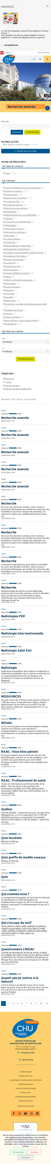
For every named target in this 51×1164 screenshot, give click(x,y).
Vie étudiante (10, 324)
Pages (7, 173)
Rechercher (33, 132)
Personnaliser (25, 1157)
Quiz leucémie (11, 838)
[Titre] (8, 382)
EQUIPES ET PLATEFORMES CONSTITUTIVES (23, 253)
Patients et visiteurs (13, 191)
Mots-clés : (5, 121)
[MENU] (47, 59)
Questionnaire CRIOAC (18, 949)
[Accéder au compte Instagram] (31, 1113)
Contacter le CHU (27, 1053)
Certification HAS (26, 1101)
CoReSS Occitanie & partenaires (18, 280)
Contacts (8, 313)
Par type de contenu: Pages (16, 144)
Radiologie (9, 667)
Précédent (3, 1003)
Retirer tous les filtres (26, 151)
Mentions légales (26, 1084)
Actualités (8, 297)
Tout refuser (34, 1152)
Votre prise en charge (13, 229)
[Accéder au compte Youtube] (25, 1113)
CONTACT (8, 218)
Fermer (47, 6)
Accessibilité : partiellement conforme (26, 1080)
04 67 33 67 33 (27, 1060)
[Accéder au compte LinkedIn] (37, 1113)
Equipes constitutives (13, 259)
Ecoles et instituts (12, 317)
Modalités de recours (13, 310)
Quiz (4, 876)
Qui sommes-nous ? (15, 894)
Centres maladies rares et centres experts (22, 188)
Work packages (11, 270)
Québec (6, 809)
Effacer (17, 132)
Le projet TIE (10, 263)
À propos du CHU (12, 201)
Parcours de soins (12, 287)
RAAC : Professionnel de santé (23, 780)
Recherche (8, 503)
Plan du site (26, 1092)
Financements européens (26, 1097)
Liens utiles (9, 236)
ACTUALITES (9, 242)
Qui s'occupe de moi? (16, 922)
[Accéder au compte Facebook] (13, 1113)
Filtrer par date (26, 359)
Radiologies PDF (13, 616)
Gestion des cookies (26, 1106)
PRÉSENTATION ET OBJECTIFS (17, 246)
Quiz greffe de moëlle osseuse (23, 857)
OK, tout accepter (18, 1152)
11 (47, 1003)
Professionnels (10, 194)
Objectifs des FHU (12, 266)
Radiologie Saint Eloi (16, 650)
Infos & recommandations (16, 208)
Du (4, 338)
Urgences (8, 52)
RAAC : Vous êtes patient (19, 751)
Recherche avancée (15, 417)
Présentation (10, 225)
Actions (7, 276)
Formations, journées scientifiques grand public (25, 304)
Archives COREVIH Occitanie (17, 273)
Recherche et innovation (15, 198)
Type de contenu (11, 385)
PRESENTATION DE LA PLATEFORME (20, 215)
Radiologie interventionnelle (22, 633)
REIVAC (6, 723)
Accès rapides (45, 52)
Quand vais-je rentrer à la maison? (19, 979)
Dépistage (9, 290)
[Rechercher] (40, 59)
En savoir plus (11, 45)
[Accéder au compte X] (19, 1113)
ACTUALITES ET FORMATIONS (17, 222)
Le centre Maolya (12, 239)
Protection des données (26, 1088)
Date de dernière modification (17, 389)
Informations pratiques (14, 232)
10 (41, 1003)
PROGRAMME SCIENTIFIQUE (17, 249)
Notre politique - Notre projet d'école (21, 320)
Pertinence (9, 379)
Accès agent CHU (26, 1076)
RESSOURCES (11, 696)
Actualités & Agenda (13, 205)
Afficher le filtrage (47, 108)
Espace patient (26, 1072)
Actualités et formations (15, 256)
